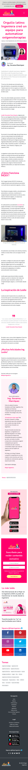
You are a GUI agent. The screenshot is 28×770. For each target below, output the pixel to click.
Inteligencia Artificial (6, 674)
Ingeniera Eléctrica (6, 671)
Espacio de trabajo (15, 682)
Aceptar (19, 6)
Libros (3, 682)
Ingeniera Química (6, 668)
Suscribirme (14, 576)
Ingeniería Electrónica (11, 477)
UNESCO (22, 679)
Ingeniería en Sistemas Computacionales (10, 677)
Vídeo (18, 679)
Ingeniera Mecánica (15, 668)
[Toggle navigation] (24, 12)
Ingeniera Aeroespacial (16, 671)
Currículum (8, 682)
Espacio (23, 671)
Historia (20, 674)
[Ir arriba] (23, 764)
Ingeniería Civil (15, 666)
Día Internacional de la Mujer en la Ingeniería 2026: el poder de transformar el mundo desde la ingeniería (13, 595)
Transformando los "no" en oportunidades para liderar (11, 620)
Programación (5, 679)
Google (13, 674)
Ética (17, 674)
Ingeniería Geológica (6, 666)
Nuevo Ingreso (5, 685)
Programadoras (12, 679)
